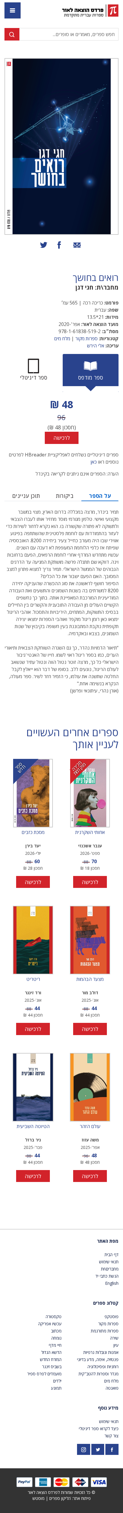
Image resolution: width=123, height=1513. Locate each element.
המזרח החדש (50, 1359)
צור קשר (111, 1436)
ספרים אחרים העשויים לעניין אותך (72, 738)
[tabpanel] (61, 420)
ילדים (57, 1381)
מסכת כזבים (32, 832)
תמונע (56, 1388)
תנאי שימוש (109, 1262)
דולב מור (90, 992)
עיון (116, 1345)
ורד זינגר (33, 992)
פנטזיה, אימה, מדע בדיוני (98, 1359)
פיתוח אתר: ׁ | (62, 1498)
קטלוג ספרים (106, 1303)
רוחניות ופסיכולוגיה (103, 1366)
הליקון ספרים (60, 1498)
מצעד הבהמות (90, 979)
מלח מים (62, 338)
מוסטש (38, 1498)
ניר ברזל (33, 1140)
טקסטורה (53, 1316)
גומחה (56, 1338)
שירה (114, 1338)
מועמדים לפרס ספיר (44, 1374)
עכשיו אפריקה (49, 1323)
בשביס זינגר (51, 1366)
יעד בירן (33, 846)
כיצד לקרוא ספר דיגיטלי (99, 1428)
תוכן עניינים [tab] (26, 495)
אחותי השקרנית (90, 832)
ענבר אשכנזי (90, 846)
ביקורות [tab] (65, 495)
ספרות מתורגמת (105, 1331)
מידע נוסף (108, 1408)
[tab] (91, 373)
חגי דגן (84, 287)
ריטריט (33, 979)
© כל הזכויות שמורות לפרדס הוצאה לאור (61, 1492)
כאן (93, 462)
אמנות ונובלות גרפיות (101, 1352)
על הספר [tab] (100, 495)
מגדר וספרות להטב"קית (99, 1374)
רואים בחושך (96, 277)
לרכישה (61, 437)
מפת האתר (108, 1241)
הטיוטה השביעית (33, 1127)
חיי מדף (55, 1345)
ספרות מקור (86, 338)
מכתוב (56, 1331)
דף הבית (111, 1254)
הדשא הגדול (51, 1352)
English (112, 1283)
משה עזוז (90, 1140)
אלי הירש (95, 345)
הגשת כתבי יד (107, 1276)
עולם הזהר (90, 1127)
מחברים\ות (110, 1269)
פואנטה (112, 1388)
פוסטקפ (111, 1316)
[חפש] (11, 34)
